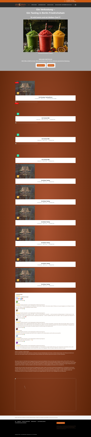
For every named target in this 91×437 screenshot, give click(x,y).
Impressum (19, 421)
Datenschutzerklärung (26, 421)
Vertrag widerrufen (60, 422)
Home (29, 4)
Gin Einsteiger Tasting (41, 4)
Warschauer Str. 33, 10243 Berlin (71, 1)
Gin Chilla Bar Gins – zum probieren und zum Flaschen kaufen (65, 4)
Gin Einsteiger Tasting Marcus (45, 97)
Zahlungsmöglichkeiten (41, 421)
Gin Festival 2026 (45, 118)
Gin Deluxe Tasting (50, 4)
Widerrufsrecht (33, 421)
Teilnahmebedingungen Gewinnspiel (20, 422)
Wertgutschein (34, 4)
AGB (15, 421)
